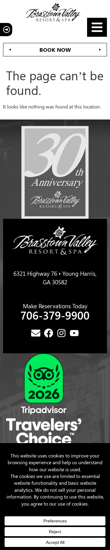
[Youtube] (74, 333)
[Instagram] (61, 333)
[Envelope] (35, 333)
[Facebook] (48, 333)
